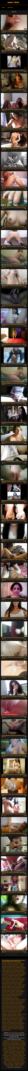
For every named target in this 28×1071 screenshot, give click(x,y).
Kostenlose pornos (7, 1042)
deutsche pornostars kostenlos (9, 983)
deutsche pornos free (15, 974)
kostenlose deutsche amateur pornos (16, 1014)
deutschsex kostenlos (10, 991)
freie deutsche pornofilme (8, 1000)
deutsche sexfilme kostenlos (8, 987)
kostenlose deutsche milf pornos (9, 1019)
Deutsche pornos (12, 1050)
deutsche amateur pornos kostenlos (10, 963)
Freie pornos (13, 1056)
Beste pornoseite (19, 1059)
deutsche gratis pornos (13, 964)
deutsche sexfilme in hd (18, 986)
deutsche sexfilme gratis (19, 984)
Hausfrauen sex (18, 1066)
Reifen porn (19, 1052)
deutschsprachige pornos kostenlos (10, 998)
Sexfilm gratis (13, 1058)
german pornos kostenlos (8, 1003)
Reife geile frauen (14, 1051)
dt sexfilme (22, 999)
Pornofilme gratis (10, 1066)
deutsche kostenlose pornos (8, 967)
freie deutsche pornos (20, 1000)
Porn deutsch (22, 1042)
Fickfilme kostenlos (18, 1064)
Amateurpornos (6, 1058)
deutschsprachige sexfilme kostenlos (10, 999)
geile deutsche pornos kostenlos (16, 1002)
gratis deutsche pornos (7, 1006)
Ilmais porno (7, 1040)
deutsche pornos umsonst (17, 982)
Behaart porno (15, 1046)
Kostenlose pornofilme (9, 1059)
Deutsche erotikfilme (9, 1064)
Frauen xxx (19, 1050)
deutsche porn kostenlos (13, 970)
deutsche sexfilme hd (7, 986)
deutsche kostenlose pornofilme (16, 966)
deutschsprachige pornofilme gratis (14, 994)
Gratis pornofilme (21, 1058)
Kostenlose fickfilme (19, 1063)
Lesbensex (9, 1062)
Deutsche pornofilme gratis (14, 2)
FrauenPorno (11, 1063)
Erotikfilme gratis (20, 1054)
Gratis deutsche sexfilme (14, 1048)
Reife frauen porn (16, 1060)
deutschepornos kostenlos (8, 990)
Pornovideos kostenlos (17, 1055)
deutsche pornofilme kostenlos (17, 971)
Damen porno (6, 1044)
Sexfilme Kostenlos (14, 1044)
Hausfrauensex (20, 1056)
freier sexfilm (5, 1002)
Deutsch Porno (7, 1060)
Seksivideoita (17, 1043)
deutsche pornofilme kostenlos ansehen (11, 972)
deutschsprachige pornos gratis (9, 996)
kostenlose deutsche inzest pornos (17, 1018)
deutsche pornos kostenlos (13, 978)
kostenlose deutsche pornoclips (16, 1023)
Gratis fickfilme (16, 1062)
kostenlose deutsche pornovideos (10, 1028)
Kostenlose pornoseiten (8, 1043)
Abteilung (10, 7)
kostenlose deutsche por (11, 1022)
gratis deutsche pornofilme (16, 1004)
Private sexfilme (12, 1054)
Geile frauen (15, 1042)
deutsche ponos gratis (12, 968)
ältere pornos (12, 1052)
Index (3, 7)
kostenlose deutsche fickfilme (9, 1015)
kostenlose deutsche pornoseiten (16, 1027)
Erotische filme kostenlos (14, 1047)
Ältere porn (21, 1040)
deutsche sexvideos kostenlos (14, 988)
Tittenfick (23, 1043)
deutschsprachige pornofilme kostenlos (11, 995)
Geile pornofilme (14, 1040)
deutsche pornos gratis (13, 975)
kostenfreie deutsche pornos (12, 1007)
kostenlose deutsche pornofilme (9, 1024)
